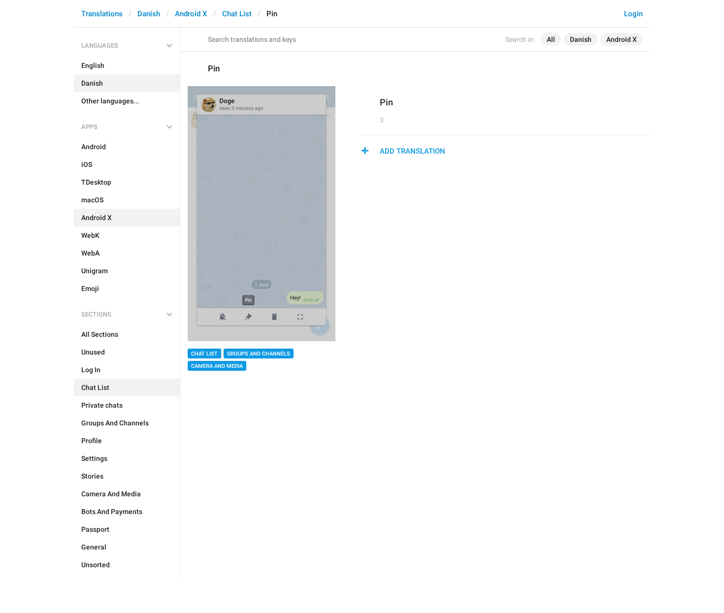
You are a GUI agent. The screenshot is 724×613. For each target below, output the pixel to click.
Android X (191, 13)
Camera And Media (217, 366)
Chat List (237, 13)
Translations (102, 13)
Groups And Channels (258, 354)
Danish (148, 13)
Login (633, 13)
